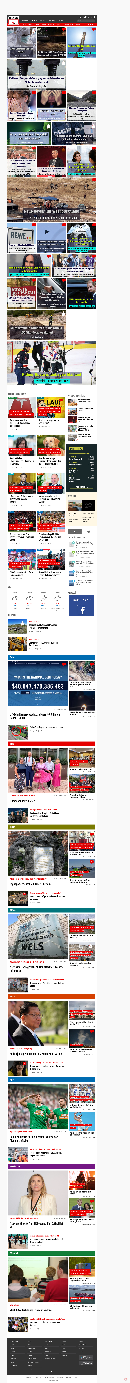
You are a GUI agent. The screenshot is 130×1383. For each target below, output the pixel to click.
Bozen (29, 1344)
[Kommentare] (75, 531)
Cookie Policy (60, 1377)
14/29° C (92, 24)
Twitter (82, 1348)
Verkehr (42, 21)
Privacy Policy (37, 1377)
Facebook (83, 1344)
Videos (12, 657)
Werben (75, 1377)
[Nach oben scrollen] (52, 1371)
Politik (44, 24)
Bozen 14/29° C (86, 17)
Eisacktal (30, 1351)
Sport (58, 24)
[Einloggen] (94, 17)
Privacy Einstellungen (49, 1377)
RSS (82, 1351)
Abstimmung (48, 1351)
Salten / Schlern (32, 1358)
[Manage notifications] (125, 1379)
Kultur (46, 1348)
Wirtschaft (51, 24)
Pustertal (30, 1355)
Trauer (60, 21)
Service (77, 24)
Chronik (36, 24)
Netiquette (68, 1377)
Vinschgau (30, 1365)
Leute (46, 1344)
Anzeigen (72, 496)
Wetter (34, 21)
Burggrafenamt (31, 1348)
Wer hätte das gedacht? (50, 1358)
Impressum (28, 1377)
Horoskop (51, 21)
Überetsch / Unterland (33, 1362)
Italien (30, 24)
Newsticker (25, 21)
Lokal (22, 24)
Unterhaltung (67, 24)
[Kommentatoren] (88, 531)
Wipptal (30, 1369)
